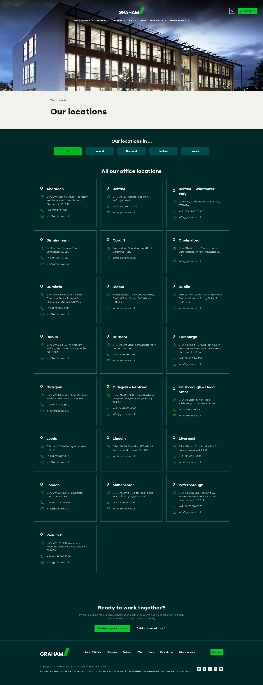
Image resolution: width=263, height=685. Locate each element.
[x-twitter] (215, 669)
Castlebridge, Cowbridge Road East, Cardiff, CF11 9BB (133, 250)
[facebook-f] (210, 669)
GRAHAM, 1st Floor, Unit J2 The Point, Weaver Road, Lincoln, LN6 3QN (133, 448)
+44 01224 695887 (56, 210)
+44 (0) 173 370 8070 (190, 506)
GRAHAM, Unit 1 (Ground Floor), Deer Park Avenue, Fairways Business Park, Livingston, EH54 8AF (199, 348)
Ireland (99, 151)
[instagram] (204, 669)
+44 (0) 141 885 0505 (124, 408)
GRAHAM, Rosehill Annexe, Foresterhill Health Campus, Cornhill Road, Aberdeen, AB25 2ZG (67, 200)
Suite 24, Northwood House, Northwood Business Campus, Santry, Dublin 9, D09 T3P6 (201, 298)
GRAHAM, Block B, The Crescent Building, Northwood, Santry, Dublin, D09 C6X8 (66, 348)
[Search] (232, 11)
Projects (118, 20)
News (143, 20)
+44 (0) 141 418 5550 (57, 404)
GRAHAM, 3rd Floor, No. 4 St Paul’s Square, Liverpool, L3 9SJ (198, 448)
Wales (195, 151)
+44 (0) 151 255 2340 (190, 456)
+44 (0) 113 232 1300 (57, 456)
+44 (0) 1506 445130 (190, 358)
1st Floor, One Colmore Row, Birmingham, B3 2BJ (61, 250)
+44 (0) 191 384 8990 (124, 354)
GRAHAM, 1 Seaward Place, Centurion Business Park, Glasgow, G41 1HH (67, 396)
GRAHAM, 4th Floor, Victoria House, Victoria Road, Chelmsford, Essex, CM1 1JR (200, 252)
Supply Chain (184, 671)
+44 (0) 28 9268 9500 (191, 409)
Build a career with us (150, 628)
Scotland (131, 151)
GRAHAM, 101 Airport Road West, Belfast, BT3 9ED (131, 198)
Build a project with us (111, 628)
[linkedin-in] (199, 669)
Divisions (102, 20)
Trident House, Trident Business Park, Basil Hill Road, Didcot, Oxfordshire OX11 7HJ (133, 298)
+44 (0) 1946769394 (57, 308)
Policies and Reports (51, 671)
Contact (216, 652)
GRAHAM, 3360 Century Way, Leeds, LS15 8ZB (66, 448)
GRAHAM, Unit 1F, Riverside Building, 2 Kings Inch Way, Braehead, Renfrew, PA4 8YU (133, 398)
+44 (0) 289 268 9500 (58, 556)
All (67, 151)
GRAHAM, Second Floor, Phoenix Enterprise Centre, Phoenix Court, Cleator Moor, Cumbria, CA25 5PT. (65, 298)
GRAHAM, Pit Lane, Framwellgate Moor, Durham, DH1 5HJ (134, 346)
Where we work (178, 20)
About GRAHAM (82, 20)
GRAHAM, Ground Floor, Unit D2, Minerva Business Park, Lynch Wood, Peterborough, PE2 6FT (199, 496)
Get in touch (246, 11)
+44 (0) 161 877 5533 (124, 502)
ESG (131, 20)
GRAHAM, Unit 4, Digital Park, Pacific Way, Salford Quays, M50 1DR (133, 494)
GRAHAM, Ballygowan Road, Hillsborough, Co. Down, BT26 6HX (197, 401)
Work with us (156, 20)
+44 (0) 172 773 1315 (57, 257)
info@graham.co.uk (57, 216)
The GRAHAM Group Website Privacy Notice (150, 671)
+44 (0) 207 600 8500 (59, 502)
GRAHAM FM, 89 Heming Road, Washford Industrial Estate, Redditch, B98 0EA (66, 547)
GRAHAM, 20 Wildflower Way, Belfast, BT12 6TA (199, 203)
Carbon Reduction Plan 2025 (109, 671)
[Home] (131, 10)
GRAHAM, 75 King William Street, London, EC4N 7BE (64, 494)
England (163, 151)
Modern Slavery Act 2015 (78, 671)
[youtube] (221, 669)
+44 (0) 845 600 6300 (125, 206)
